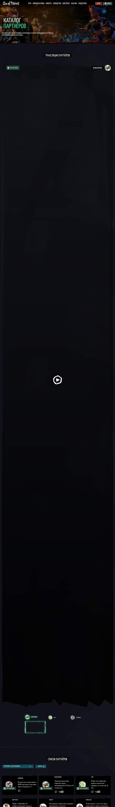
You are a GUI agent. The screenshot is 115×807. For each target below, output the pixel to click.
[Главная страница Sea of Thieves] (11, 3)
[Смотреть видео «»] (57, 379)
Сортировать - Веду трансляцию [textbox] (12, 766)
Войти (109, 3)
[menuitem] (30, 3)
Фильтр (40, 766)
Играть (98, 3)
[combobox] (18, 766)
